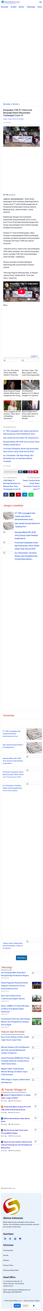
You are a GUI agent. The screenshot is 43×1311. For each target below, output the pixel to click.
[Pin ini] (18, 495)
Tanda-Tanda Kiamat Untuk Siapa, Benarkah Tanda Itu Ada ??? (31, 483)
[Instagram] (30, 471)
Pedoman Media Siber (11, 1270)
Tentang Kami (8, 1250)
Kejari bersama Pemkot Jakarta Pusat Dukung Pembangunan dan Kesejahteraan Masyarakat (16, 1145)
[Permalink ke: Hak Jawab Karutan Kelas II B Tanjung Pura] (8, 526)
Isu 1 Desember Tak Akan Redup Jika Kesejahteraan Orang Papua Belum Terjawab (18, 458)
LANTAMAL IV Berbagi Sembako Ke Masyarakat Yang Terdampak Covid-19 (11, 483)
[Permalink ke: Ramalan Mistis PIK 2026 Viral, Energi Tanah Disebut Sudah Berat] (8, 535)
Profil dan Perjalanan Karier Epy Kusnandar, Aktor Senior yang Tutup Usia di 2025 (27, 546)
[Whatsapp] (31, 495)
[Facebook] (20, 471)
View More (21, 958)
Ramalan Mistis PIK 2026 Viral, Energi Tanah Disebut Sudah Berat (26, 535)
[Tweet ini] (12, 495)
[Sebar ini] (5, 495)
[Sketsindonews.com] (10, 2)
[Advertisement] (21, 32)
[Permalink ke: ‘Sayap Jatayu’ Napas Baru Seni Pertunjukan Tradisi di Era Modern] (33, 946)
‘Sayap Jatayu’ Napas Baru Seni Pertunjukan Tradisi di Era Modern (13, 945)
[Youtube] (35, 471)
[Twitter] (25, 471)
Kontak (5, 1255)
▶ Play (17, 1306)
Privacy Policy (8, 1265)
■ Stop (25, 1306)
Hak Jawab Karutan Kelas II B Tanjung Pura (21, 438)
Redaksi (6, 1260)
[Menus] (40, 2)
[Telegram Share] (24, 495)
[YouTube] (20, 1239)
